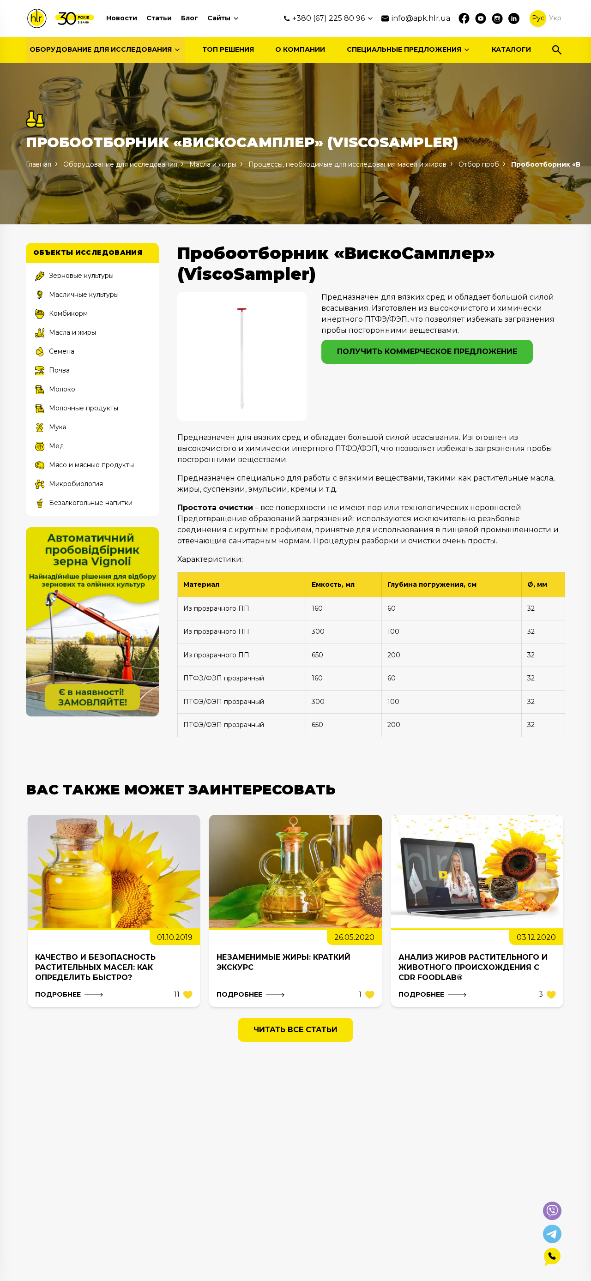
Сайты (218, 18)
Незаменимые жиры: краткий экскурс (283, 962)
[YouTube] (480, 18)
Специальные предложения (404, 49)
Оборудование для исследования (101, 49)
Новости (121, 18)
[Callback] (552, 1257)
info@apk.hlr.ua (421, 18)
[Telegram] (552, 1234)
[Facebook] (464, 18)
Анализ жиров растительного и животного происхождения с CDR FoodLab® (473, 967)
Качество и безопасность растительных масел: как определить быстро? (95, 967)
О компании (300, 49)
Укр (555, 18)
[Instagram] (497, 18)
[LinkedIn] (513, 18)
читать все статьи (295, 1029)
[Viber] (552, 1211)
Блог (189, 18)
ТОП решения (228, 49)
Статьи (159, 18)
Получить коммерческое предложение (427, 351)
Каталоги (511, 49)
